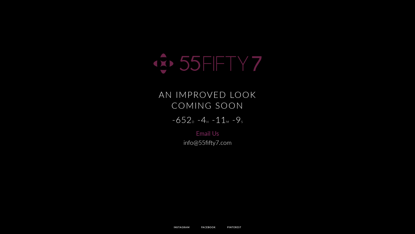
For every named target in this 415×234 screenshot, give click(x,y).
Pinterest (234, 227)
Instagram (182, 227)
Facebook (208, 227)
